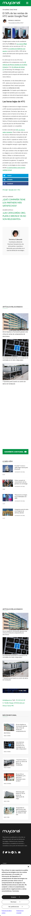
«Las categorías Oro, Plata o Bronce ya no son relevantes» (14, 216)
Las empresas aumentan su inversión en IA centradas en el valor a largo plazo (21, 745)
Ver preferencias (13, 906)
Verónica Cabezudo (15, 239)
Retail (15, 9)
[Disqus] (15, 415)
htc (19, 190)
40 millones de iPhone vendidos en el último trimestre (15, 65)
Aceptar (13, 897)
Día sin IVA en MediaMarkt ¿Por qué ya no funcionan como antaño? (21, 777)
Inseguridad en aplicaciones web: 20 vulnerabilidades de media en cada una (21, 811)
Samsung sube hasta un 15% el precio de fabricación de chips (20, 795)
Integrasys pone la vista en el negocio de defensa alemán (21, 511)
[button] (28, 866)
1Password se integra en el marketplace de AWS (21, 496)
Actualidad (6, 9)
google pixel (13, 190)
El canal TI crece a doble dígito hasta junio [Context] (21, 467)
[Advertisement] (15, 281)
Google (5, 190)
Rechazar (13, 902)
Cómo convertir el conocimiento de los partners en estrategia (21, 482)
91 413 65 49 (20, 700)
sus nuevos (22, 44)
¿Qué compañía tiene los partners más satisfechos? (14, 203)
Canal (11, 9)
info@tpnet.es (7, 700)
